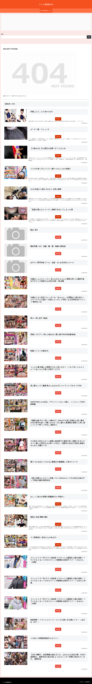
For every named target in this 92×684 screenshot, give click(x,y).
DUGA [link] (58, 119)
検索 (2, 34)
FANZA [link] (58, 237)
